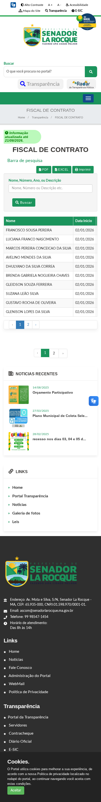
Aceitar (16, 790)
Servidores (17, 725)
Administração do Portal (29, 676)
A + (50, 4)
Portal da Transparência (28, 717)
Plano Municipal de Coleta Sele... (60, 416)
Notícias (15, 660)
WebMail (16, 684)
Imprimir (84, 169)
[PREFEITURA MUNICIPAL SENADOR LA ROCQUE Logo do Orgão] (50, 35)
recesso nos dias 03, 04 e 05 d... (59, 439)
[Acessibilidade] (86, 22)
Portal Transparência (30, 496)
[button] (13, 5)
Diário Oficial (20, 741)
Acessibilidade (78, 4)
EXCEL (63, 169)
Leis (15, 522)
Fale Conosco (20, 668)
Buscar (9, 63)
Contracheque (20, 733)
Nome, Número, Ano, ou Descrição (35, 180)
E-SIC (13, 750)
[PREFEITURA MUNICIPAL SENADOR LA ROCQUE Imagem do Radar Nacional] (81, 84)
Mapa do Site (31, 10)
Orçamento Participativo (53, 392)
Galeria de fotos (26, 513)
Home (21, 117)
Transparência (43, 84)
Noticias (19, 505)
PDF (44, 169)
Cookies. (18, 761)
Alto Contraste (33, 4)
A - (59, 4)
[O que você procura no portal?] (91, 71)
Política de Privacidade (28, 692)
